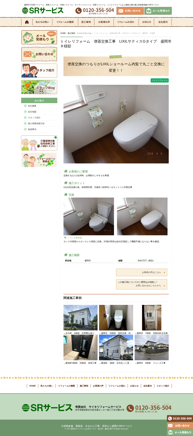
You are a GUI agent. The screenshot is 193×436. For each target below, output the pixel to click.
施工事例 (86, 22)
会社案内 (163, 22)
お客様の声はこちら (151, 272)
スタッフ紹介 (34, 117)
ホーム (26, 22)
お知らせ (146, 22)
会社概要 (32, 106)
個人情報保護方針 (36, 123)
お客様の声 (104, 22)
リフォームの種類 (65, 22)
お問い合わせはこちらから (148, 285)
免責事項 (32, 129)
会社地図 (32, 112)
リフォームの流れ (126, 22)
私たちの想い (42, 22)
